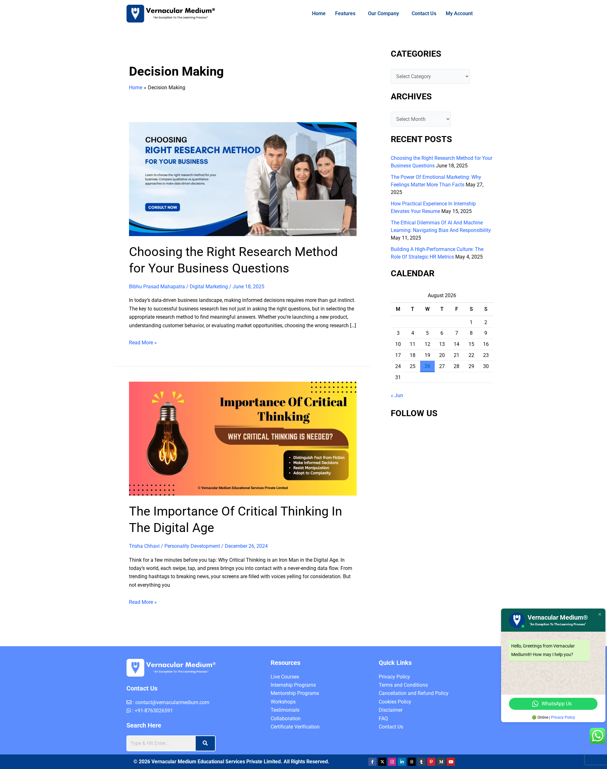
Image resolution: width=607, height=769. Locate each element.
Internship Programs (293, 722)
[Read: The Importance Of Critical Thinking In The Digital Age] (243, 457)
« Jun (397, 395)
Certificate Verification (295, 763)
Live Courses (285, 713)
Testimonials (285, 747)
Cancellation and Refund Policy (414, 730)
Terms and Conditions (403, 722)
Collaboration (286, 755)
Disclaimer (390, 747)
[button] (340, 13)
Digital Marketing (209, 287)
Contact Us (421, 13)
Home (310, 13)
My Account (456, 13)
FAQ (383, 755)
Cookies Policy (395, 738)
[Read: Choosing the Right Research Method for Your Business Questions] (243, 179)
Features (337, 13)
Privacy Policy (394, 713)
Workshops (283, 738)
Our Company (377, 13)
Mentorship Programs (295, 730)
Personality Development (192, 564)
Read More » (143, 360)
